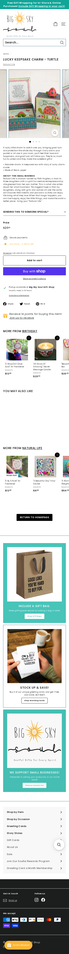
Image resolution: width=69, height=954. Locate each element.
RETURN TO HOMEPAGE (34, 517)
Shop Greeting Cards (34, 700)
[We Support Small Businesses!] (34, 741)
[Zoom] (55, 132)
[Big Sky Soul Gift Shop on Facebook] (43, 900)
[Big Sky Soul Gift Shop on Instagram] (36, 900)
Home (6, 54)
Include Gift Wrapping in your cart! (41, 6)
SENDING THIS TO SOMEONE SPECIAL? (26, 211)
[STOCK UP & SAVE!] (34, 656)
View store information (19, 295)
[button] (59, 844)
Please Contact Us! (34, 785)
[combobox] (34, 42)
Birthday (29, 331)
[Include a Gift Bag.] (34, 574)
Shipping (7, 253)
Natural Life (9, 64)
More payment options (34, 278)
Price (6, 222)
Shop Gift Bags (34, 616)
